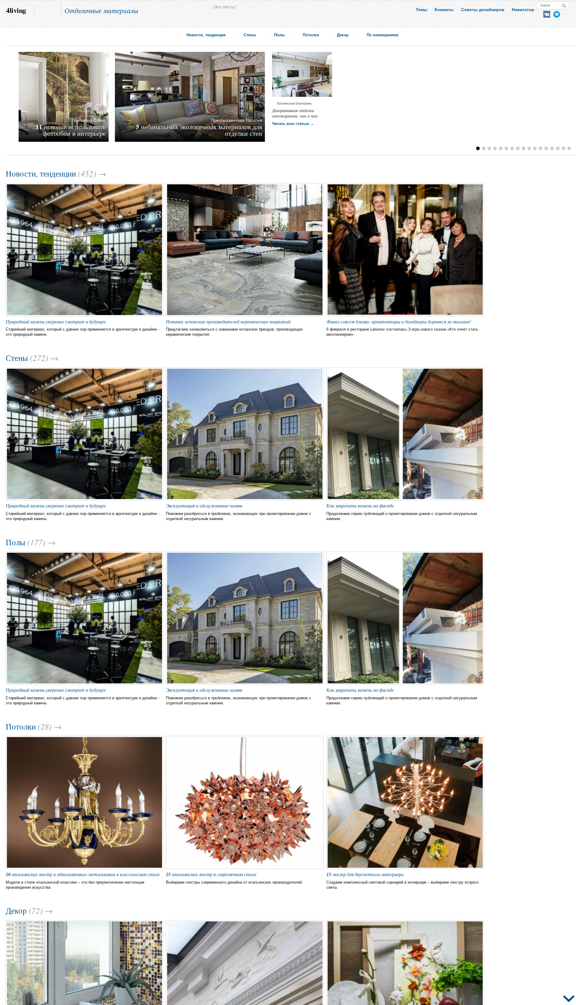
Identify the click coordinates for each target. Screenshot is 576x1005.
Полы (279, 35)
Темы (421, 9)
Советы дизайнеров (482, 9)
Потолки (311, 35)
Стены (250, 35)
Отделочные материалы (101, 10)
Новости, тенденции (206, 35)
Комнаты (444, 9)
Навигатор (523, 9)
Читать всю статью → (293, 123)
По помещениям (382, 35)
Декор (343, 35)
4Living (16, 10)
